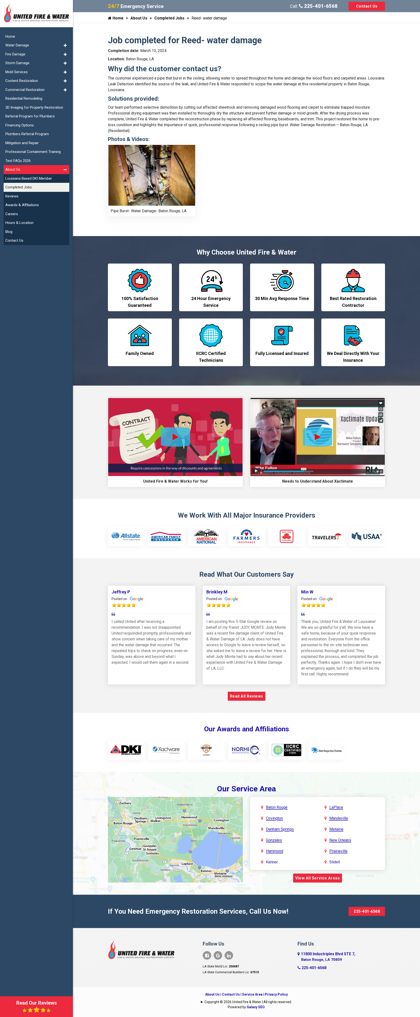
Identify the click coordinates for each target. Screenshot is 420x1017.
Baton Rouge (277, 807)
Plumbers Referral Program (27, 134)
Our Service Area (246, 788)
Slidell (334, 862)
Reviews (11, 196)
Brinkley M (217, 591)
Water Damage (17, 45)
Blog (8, 232)
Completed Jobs (169, 18)
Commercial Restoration (24, 90)
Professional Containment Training (33, 152)
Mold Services (16, 72)
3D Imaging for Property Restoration (34, 107)
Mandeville (338, 818)
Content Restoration (21, 81)
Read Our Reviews (36, 1003)
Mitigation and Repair (22, 143)
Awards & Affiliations (22, 205)
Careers (11, 214)
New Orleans (340, 840)
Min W (307, 591)
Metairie (336, 829)
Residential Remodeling (23, 98)
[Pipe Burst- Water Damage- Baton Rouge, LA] (151, 175)
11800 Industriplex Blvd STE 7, (328, 957)
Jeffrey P (121, 591)
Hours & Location (19, 223)
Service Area (252, 994)
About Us (139, 18)
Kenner (272, 862)
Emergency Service (136, 6)
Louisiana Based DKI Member (28, 178)
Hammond (274, 851)
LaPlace (336, 807)
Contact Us (367, 6)
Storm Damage (17, 63)
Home (117, 18)
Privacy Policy (276, 994)
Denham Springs (280, 829)
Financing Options (19, 125)
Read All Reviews (246, 696)
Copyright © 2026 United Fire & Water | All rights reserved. (248, 1002)
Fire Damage (15, 54)
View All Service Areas (317, 878)
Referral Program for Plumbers (30, 116)
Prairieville (338, 851)
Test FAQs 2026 (18, 161)
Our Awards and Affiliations (246, 729)
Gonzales (274, 840)
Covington (274, 818)
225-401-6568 (320, 6)
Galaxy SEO (256, 1007)
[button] (65, 45)
